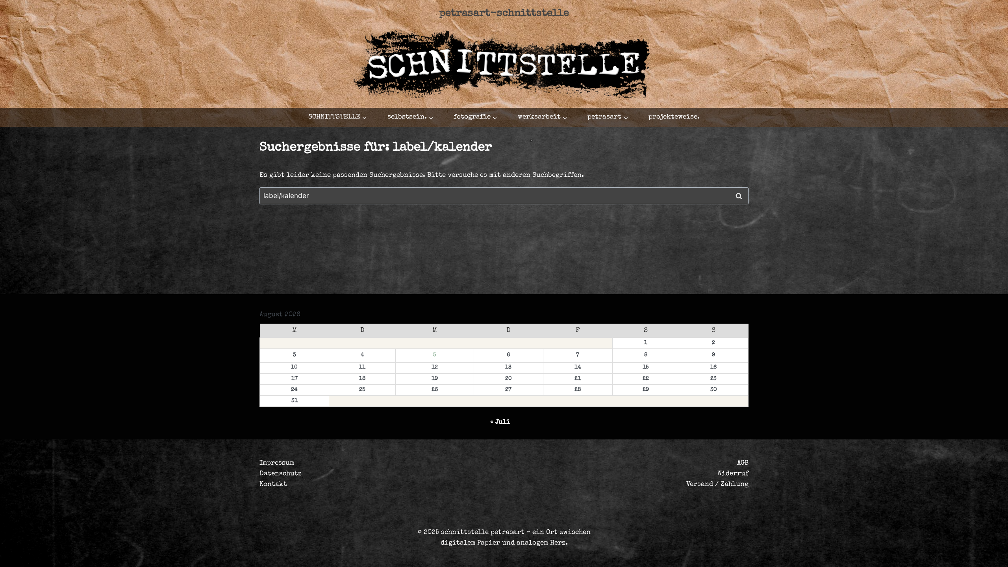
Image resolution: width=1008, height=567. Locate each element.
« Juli (500, 422)
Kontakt (273, 484)
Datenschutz (280, 474)
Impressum (276, 463)
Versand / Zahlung (717, 484)
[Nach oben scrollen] (951, 554)
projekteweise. (674, 117)
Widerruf (733, 474)
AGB (743, 463)
